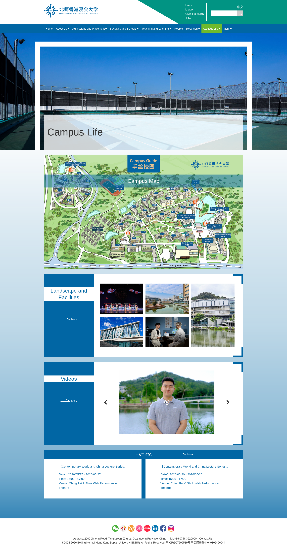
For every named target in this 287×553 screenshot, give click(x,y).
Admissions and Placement (88, 28)
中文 (240, 7)
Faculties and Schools (123, 28)
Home (49, 28)
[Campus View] (167, 299)
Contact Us (205, 538)
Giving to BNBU (194, 13)
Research (192, 28)
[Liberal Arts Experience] (121, 299)
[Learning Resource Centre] (121, 332)
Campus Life (211, 28)
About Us (62, 28)
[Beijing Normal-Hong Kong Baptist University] (72, 17)
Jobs (188, 18)
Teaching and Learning (156, 28)
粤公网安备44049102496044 (208, 542)
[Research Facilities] (167, 332)
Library (189, 9)
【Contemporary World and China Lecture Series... (92, 466)
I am (188, 5)
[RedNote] (147, 528)
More (227, 28)
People (178, 28)
